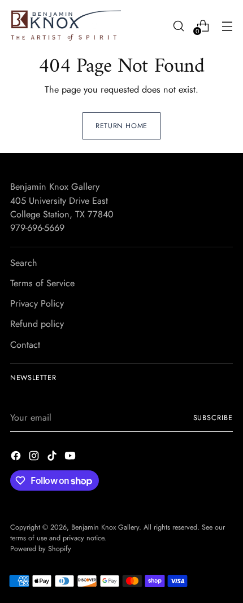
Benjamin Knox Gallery (105, 527)
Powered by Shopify (40, 549)
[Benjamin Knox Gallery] (66, 26)
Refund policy (37, 323)
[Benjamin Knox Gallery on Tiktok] (53, 457)
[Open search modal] (178, 25)
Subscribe (213, 418)
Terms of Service (42, 283)
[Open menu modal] (226, 25)
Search (23, 262)
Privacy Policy (37, 303)
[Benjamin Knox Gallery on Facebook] (17, 457)
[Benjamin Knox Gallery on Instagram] (35, 457)
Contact (25, 344)
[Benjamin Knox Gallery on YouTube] (71, 457)
